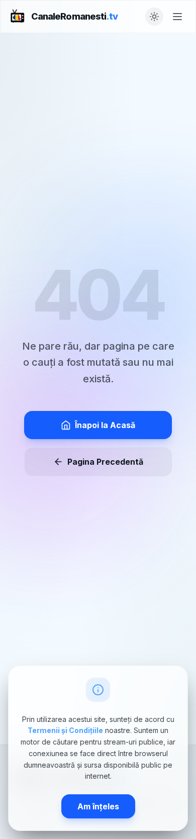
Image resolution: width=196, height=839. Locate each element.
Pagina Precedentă (105, 462)
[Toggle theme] (154, 17)
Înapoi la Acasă (105, 425)
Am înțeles (98, 806)
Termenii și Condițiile (65, 730)
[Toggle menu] (177, 17)
